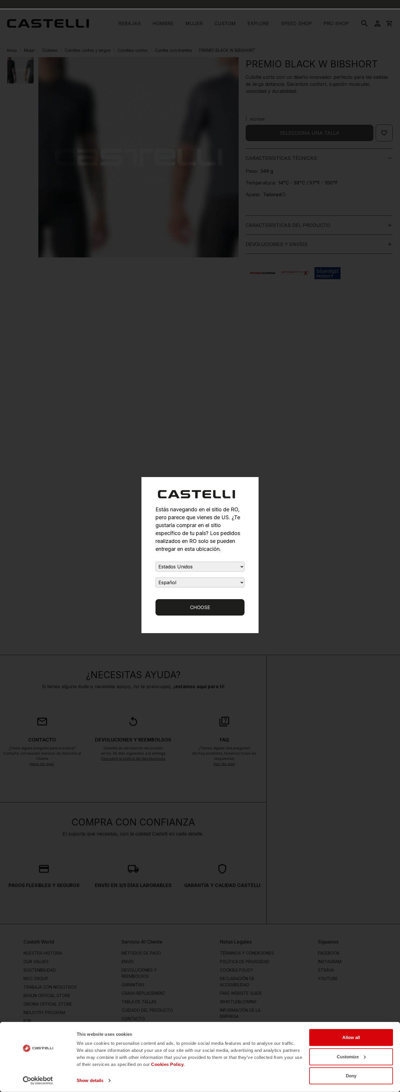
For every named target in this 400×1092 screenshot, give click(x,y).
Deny (351, 1075)
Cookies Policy (167, 1064)
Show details (90, 1080)
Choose (200, 607)
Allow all (351, 1037)
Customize (348, 1056)
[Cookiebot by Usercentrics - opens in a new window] (38, 1080)
